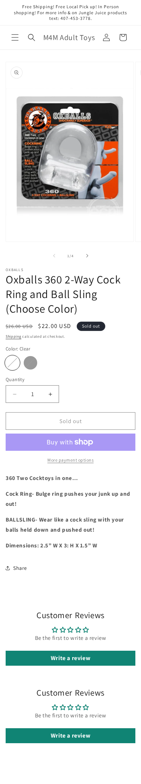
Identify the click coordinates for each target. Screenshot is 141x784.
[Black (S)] (30, 363)
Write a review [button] (70, 658)
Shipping (13, 336)
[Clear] (12, 363)
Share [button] (20, 568)
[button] (15, 37)
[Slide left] (54, 255)
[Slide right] (87, 255)
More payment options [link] (70, 460)
